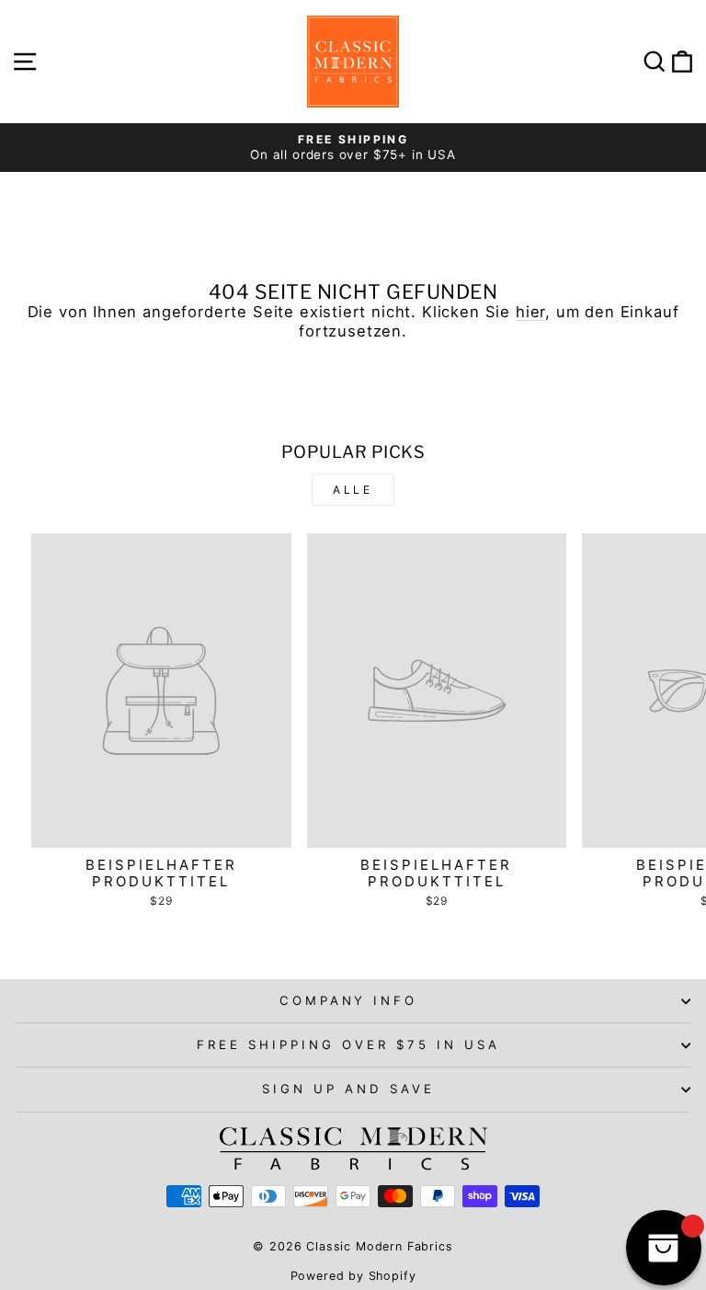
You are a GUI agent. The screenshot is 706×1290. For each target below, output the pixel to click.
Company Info (348, 1000)
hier (530, 312)
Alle (352, 490)
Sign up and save (348, 1088)
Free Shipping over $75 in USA (348, 1044)
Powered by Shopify (353, 1276)
